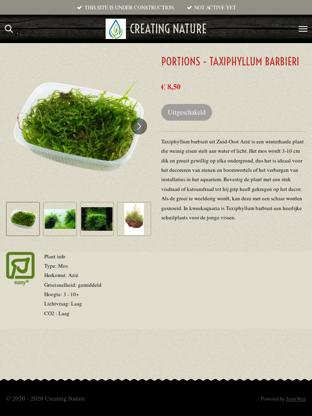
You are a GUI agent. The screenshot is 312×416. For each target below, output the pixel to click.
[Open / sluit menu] (303, 29)
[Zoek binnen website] (9, 29)
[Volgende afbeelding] (139, 126)
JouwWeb (296, 398)
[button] (23, 219)
